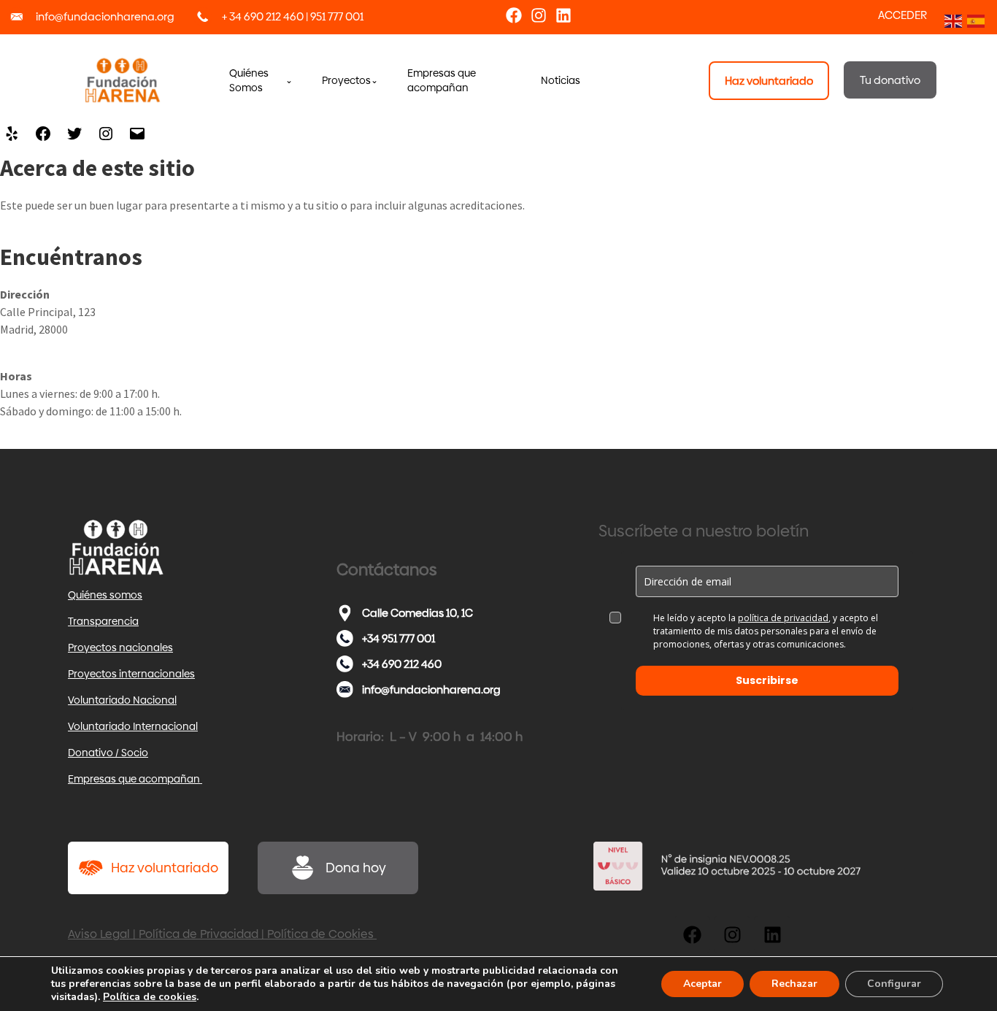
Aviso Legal (99, 934)
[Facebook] (514, 15)
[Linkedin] (563, 15)
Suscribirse (767, 680)
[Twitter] (74, 136)
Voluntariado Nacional (122, 700)
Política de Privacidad (198, 934)
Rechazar (794, 984)
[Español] (974, 19)
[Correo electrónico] (137, 136)
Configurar (894, 984)
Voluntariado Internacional (133, 726)
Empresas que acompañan (135, 779)
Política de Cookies (322, 934)
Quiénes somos (105, 595)
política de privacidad (783, 618)
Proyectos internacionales (131, 673)
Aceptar (702, 984)
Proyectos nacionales (120, 647)
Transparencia (103, 621)
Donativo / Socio (108, 752)
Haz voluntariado (164, 867)
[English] (952, 19)
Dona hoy (356, 867)
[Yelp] (11, 136)
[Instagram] (539, 15)
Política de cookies (149, 997)
